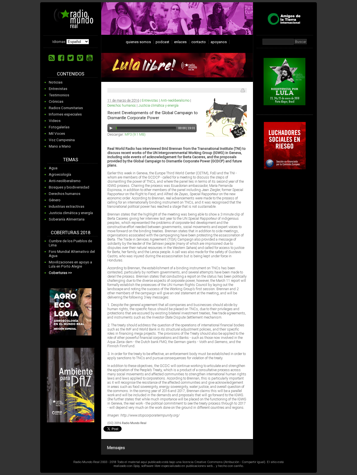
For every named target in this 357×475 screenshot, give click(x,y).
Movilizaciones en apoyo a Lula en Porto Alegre (70, 264)
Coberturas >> (60, 273)
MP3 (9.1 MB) (135, 134)
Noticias (55, 82)
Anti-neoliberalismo (65, 181)
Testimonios (59, 95)
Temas (70, 159)
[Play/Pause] (111, 128)
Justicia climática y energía (71, 213)
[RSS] (52, 58)
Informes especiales (65, 114)
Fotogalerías (59, 127)
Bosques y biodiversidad (69, 187)
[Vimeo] (80, 58)
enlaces (180, 42)
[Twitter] (70, 58)
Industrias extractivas (66, 206)
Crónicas (56, 101)
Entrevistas (58, 89)
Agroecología (60, 174)
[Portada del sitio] (71, 26)
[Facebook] (61, 58)
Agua (53, 168)
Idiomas (59, 42)
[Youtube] (89, 58)
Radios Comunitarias (66, 108)
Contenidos (70, 74)
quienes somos (138, 42)
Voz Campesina (62, 140)
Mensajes (116, 447)
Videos (55, 121)
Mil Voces (57, 133)
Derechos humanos (64, 194)
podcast (162, 42)
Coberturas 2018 (70, 232)
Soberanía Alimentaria (67, 219)
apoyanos (219, 42)
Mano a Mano (60, 146)
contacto (198, 42)
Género (55, 200)
